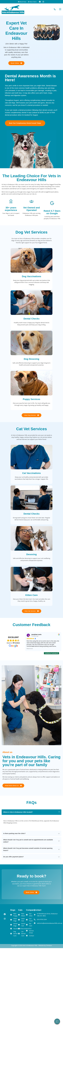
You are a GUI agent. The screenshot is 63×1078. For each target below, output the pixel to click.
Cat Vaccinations (31, 473)
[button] (57, 1021)
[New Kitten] (18, 915)
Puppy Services (31, 399)
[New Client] (28, 1)
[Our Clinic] (26, 915)
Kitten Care (31, 595)
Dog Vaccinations (31, 276)
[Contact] (26, 936)
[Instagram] (43, 1)
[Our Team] (26, 920)
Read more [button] (30, 648)
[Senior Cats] (18, 925)
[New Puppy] (10, 915)
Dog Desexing (31, 359)
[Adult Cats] (18, 920)
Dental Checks (32, 318)
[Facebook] (40, 1)
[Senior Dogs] (10, 925)
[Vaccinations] (10, 929)
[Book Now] (18, 1)
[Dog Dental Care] (10, 933)
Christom (49, 945)
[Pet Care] (26, 925)
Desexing (31, 554)
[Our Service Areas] (26, 931)
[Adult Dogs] (10, 920)
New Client (33, 2)
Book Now (23, 2)
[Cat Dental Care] (18, 933)
